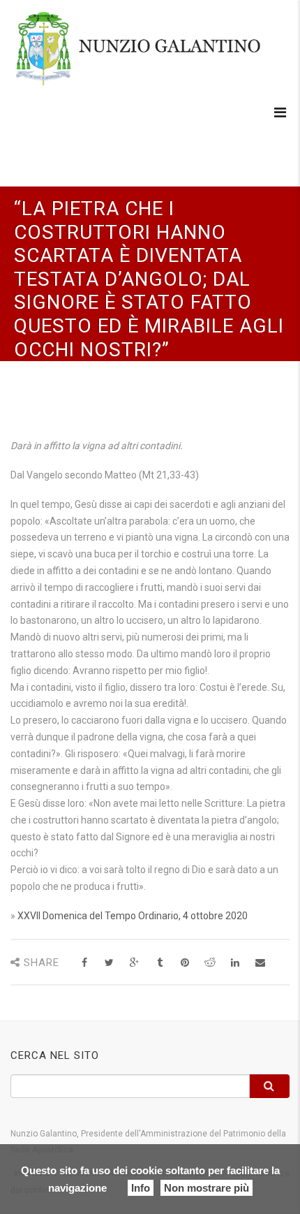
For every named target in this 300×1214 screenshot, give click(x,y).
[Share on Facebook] (84, 963)
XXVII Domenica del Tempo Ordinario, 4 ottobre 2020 (132, 915)
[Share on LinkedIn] (234, 963)
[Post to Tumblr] (159, 963)
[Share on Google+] (134, 963)
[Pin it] (184, 963)
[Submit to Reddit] (209, 963)
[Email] (260, 963)
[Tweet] (109, 963)
